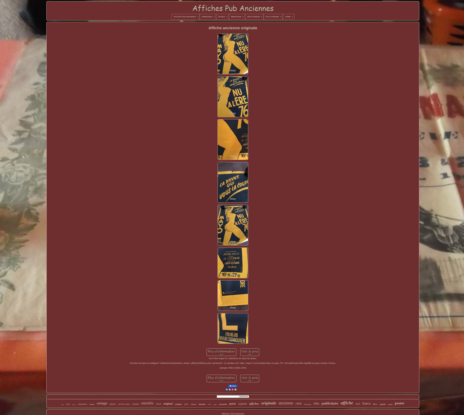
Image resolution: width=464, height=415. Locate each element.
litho (316, 403)
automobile (223, 404)
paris (232, 403)
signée (242, 404)
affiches (254, 403)
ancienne (286, 403)
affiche (347, 402)
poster (399, 403)
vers (209, 404)
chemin (91, 404)
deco (375, 404)
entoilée (147, 403)
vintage (102, 403)
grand (74, 404)
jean (68, 404)
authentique (124, 404)
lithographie (307, 404)
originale (268, 403)
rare (299, 403)
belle (62, 404)
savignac (178, 404)
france (366, 403)
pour (186, 404)
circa (158, 403)
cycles (215, 404)
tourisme (202, 404)
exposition (82, 404)
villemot (193, 404)
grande (390, 404)
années (135, 404)
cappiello (383, 404)
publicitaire (330, 403)
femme (113, 404)
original (168, 403)
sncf (357, 403)
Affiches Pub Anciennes (232, 414)
